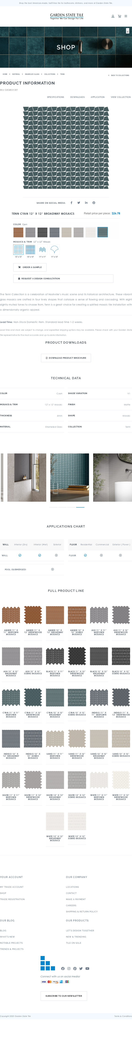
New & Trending (76, 937)
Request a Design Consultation (40, 278)
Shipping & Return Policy (82, 911)
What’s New (7, 937)
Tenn (62, 74)
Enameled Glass (32, 74)
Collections (49, 74)
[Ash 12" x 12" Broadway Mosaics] (30, 232)
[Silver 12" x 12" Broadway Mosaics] (78, 232)
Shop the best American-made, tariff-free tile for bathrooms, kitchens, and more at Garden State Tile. (66, 3)
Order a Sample (32, 267)
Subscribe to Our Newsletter (64, 996)
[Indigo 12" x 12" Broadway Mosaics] (54, 232)
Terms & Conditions (123, 1016)
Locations (72, 887)
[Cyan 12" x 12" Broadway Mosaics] (102, 232)
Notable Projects (11, 943)
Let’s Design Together (80, 930)
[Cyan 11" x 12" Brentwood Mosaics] (54, 249)
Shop (3, 893)
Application (98, 97)
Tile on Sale (73, 943)
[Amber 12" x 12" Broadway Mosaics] (18, 232)
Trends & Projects (12, 949)
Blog (3, 930)
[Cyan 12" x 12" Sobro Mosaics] (30, 249)
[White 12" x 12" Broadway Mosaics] (90, 232)
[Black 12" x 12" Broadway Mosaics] (42, 232)
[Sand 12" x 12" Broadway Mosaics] (66, 232)
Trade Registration (12, 899)
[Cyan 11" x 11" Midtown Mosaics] (42, 249)
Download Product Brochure (67, 358)
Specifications (55, 97)
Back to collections (120, 75)
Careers (71, 905)
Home (5, 74)
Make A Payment (76, 899)
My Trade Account (12, 887)
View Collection (121, 97)
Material (16, 74)
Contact (71, 893)
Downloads (77, 97)
